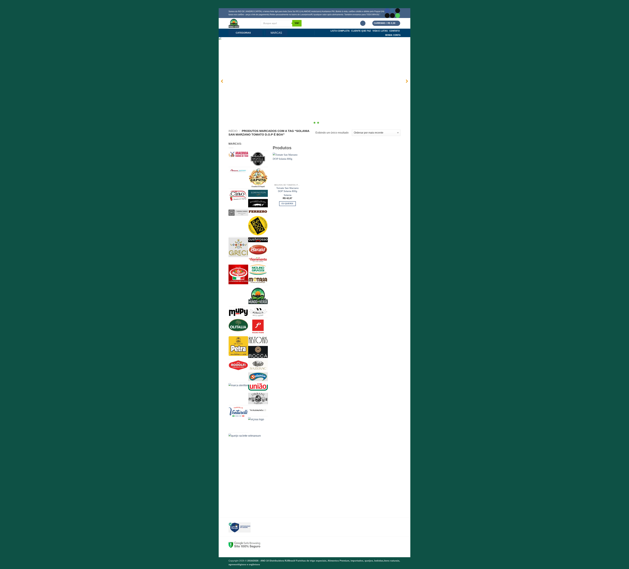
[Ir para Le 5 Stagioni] (238, 274)
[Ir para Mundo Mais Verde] (258, 296)
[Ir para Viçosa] (264, 424)
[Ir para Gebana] (258, 225)
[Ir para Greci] (238, 247)
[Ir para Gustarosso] (258, 239)
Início (233, 131)
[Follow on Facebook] (387, 10)
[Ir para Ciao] (238, 195)
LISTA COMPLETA (340, 31)
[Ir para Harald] (258, 249)
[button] (362, 23)
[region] (314, 81)
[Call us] (397, 15)
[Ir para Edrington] (258, 193)
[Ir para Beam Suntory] (238, 170)
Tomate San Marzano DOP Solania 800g (287, 189)
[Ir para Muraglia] (258, 312)
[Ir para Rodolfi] (238, 365)
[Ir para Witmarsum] (265, 470)
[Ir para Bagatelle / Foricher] (258, 159)
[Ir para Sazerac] (258, 365)
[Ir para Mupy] (238, 312)
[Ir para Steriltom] (245, 389)
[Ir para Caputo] (258, 178)
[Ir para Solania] (258, 376)
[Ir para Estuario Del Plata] (258, 203)
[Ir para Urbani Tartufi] (258, 398)
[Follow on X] (387, 15)
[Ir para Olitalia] (238, 325)
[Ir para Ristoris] (258, 340)
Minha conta (392, 35)
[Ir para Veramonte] (258, 410)
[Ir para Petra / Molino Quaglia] (238, 346)
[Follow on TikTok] (397, 10)
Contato (394, 31)
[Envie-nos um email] (392, 15)
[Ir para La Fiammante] (258, 259)
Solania (287, 195)
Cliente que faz (361, 31)
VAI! (297, 23)
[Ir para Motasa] (258, 280)
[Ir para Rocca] (258, 352)
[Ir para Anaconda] (238, 154)
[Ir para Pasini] (258, 326)
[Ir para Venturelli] (238, 411)
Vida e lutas (380, 31)
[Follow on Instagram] (392, 10)
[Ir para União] (258, 386)
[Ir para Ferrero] (258, 211)
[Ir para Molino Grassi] (258, 270)
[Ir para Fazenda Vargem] (238, 212)
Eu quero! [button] (287, 204)
